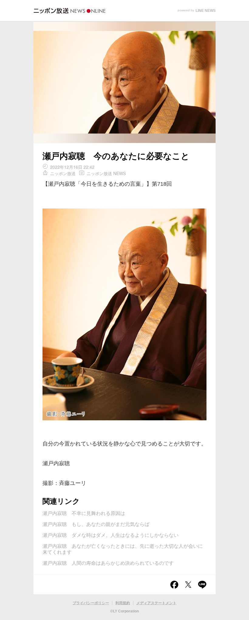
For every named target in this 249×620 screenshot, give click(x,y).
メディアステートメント (156, 603)
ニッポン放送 (63, 173)
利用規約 (122, 603)
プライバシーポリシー (91, 603)
